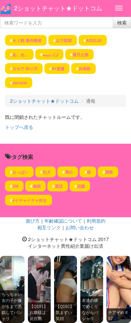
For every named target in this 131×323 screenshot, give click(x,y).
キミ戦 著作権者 (27, 40)
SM (15, 186)
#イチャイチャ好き (29, 200)
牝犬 (47, 172)
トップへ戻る (19, 127)
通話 (59, 186)
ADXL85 (94, 40)
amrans (19, 83)
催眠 (37, 186)
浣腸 (81, 186)
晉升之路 (81, 54)
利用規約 (96, 220)
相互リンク (49, 227)
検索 (122, 22)
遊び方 (33, 220)
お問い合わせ (80, 227)
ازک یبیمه (50, 54)
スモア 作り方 (25, 68)
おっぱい (20, 172)
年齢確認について (63, 220)
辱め (69, 172)
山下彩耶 (64, 40)
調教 (109, 172)
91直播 (58, 68)
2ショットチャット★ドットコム (58, 7)
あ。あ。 (20, 54)
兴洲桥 (85, 68)
